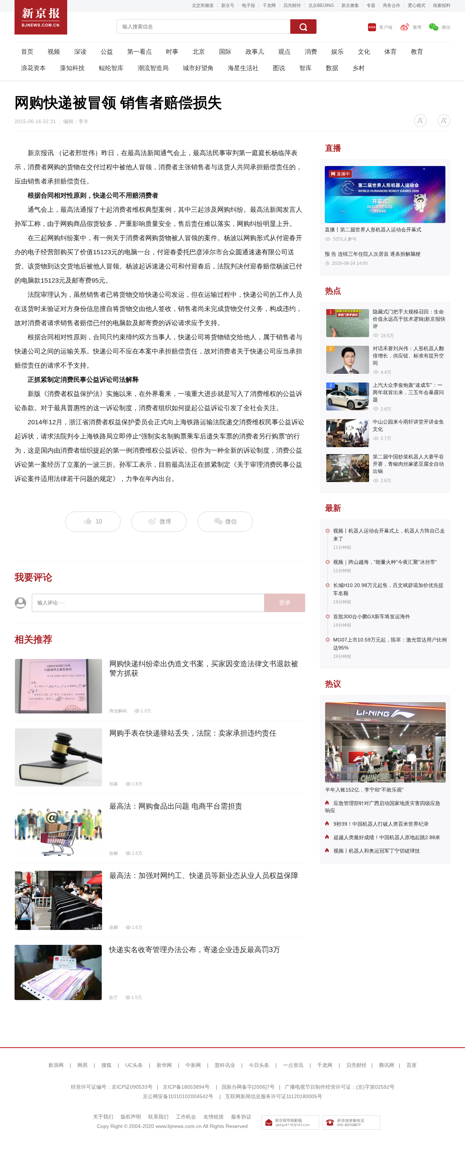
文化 (364, 51)
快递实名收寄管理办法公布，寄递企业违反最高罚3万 (194, 950)
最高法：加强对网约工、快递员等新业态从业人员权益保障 (203, 875)
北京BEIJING (321, 5)
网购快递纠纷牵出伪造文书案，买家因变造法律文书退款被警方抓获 (203, 668)
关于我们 (103, 1117)
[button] (420, 120)
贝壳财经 (292, 5)
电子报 (248, 5)
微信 (446, 27)
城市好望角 (198, 68)
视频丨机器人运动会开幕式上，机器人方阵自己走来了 (389, 535)
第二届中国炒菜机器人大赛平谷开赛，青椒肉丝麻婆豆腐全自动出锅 (408, 464)
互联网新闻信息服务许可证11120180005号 (273, 1096)
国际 (225, 51)
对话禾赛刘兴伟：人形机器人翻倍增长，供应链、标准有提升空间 (408, 355)
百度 (412, 1065)
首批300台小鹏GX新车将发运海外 (371, 616)
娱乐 (337, 51)
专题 (371, 5)
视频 (54, 51)
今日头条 (259, 1065)
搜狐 (106, 1065)
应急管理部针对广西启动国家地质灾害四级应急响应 (382, 806)
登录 (285, 602)
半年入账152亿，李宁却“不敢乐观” (364, 790)
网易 (82, 1065)
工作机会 (186, 1117)
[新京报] (41, 17)
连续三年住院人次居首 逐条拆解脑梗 (373, 254)
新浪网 (56, 1065)
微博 (417, 27)
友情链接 (213, 1117)
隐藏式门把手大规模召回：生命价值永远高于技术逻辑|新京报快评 (409, 319)
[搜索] (303, 26)
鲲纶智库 (111, 68)
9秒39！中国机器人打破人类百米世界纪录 (380, 824)
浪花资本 (33, 68)
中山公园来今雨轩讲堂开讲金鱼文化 (408, 425)
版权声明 (131, 1117)
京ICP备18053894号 (186, 1087)
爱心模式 (416, 5)
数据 (332, 68)
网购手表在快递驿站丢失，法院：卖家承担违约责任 (192, 733)
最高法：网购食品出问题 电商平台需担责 (175, 806)
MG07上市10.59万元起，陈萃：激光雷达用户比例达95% (390, 644)
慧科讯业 (225, 1065)
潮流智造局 (153, 68)
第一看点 (139, 51)
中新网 (193, 1065)
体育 (390, 51)
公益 (107, 51)
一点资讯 (293, 1065)
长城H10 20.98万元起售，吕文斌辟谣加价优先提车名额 (388, 589)
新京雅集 (350, 5)
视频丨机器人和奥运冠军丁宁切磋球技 (376, 851)
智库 (305, 68)
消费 (311, 51)
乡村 (358, 68)
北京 (199, 51)
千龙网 (269, 5)
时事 (172, 51)
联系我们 (158, 1117)
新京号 (227, 5)
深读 (80, 51)
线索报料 (441, 5)
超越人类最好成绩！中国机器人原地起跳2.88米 (386, 837)
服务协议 (241, 1117)
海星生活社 (243, 68)
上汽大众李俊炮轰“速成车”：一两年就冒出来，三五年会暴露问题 (408, 392)
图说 (279, 68)
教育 (417, 51)
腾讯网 (386, 1065)
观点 (284, 51)
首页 (27, 51)
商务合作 (391, 5)
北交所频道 (203, 5)
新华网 (164, 1065)
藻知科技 (72, 68)
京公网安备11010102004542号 (178, 1096)
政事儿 (255, 51)
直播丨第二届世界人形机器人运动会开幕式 (373, 229)
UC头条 (134, 1065)
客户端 (385, 27)
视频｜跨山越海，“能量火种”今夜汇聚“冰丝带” (385, 562)
